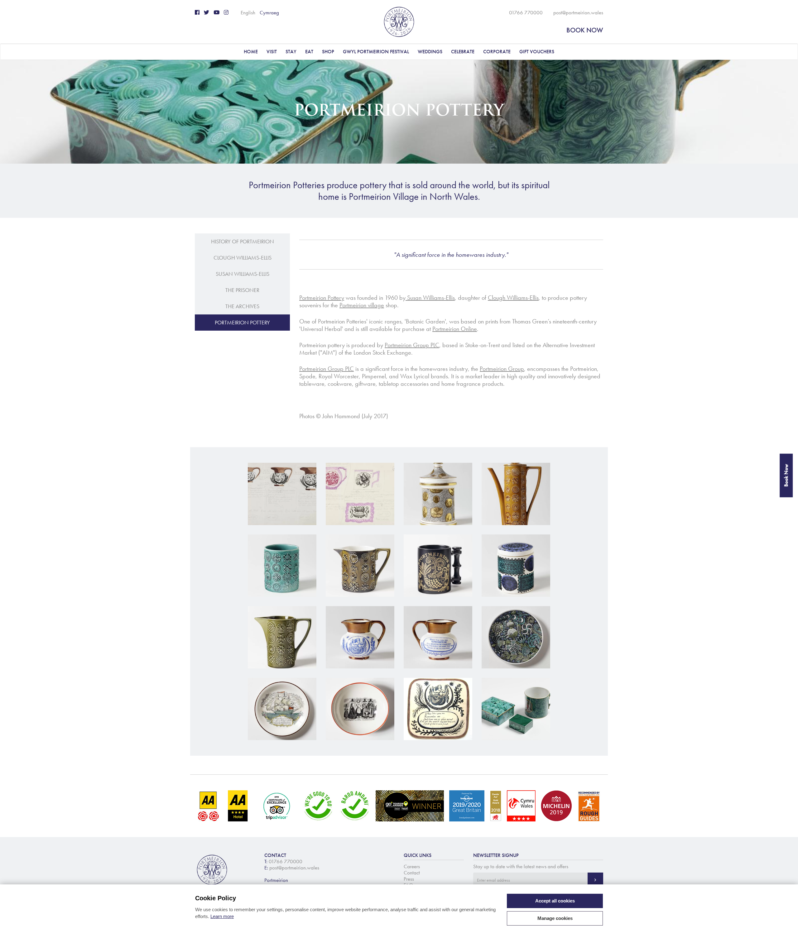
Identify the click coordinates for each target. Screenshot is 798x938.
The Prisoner (242, 290)
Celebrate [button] (462, 52)
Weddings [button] (430, 52)
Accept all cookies (555, 900)
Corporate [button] (497, 52)
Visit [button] (272, 52)
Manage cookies (555, 918)
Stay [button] (291, 52)
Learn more (222, 916)
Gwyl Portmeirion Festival (376, 52)
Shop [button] (328, 52)
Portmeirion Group (502, 368)
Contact (412, 872)
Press (409, 879)
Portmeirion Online (454, 329)
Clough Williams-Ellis (243, 257)
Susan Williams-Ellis (242, 273)
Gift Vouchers (536, 52)
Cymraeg (269, 12)
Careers (412, 866)
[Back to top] (785, 925)
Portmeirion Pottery (242, 322)
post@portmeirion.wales (578, 12)
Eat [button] (309, 52)
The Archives (242, 306)
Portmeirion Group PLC (412, 345)
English (248, 12)
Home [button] (251, 52)
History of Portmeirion (242, 241)
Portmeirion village (361, 305)
